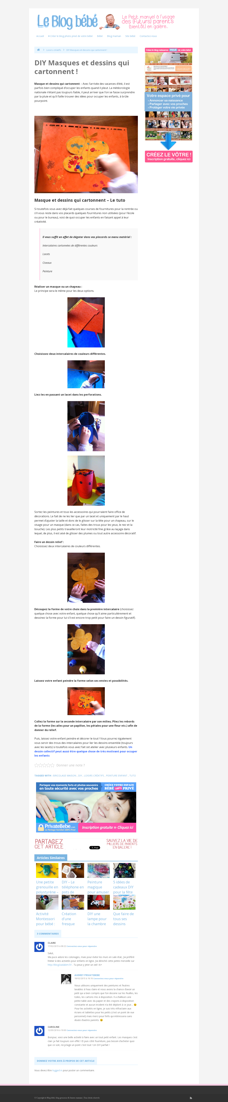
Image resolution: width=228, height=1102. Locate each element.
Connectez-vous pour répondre (82, 946)
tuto (132, 775)
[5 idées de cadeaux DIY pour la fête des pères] (124, 870)
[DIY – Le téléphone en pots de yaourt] (73, 870)
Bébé (100, 36)
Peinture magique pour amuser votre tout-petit (98, 892)
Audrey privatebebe (87, 975)
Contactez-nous (148, 36)
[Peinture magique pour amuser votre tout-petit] (98, 870)
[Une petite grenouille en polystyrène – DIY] (47, 870)
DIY (80, 775)
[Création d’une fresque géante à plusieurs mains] (73, 902)
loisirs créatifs (94, 775)
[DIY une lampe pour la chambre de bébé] (98, 902)
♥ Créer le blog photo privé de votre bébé (70, 36)
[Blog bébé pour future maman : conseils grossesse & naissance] (107, 21)
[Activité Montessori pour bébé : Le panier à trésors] (47, 902)
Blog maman (114, 36)
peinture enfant (116, 775)
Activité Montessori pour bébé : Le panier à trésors (45, 923)
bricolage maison (64, 775)
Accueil (40, 36)
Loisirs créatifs (53, 49)
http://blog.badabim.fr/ (60, 964)
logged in (57, 1070)
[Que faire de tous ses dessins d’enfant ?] (124, 902)
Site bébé (130, 36)
